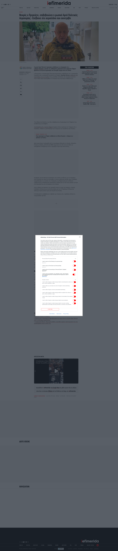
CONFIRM (50, 309)
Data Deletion (52, 313)
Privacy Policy (66, 313)
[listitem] (59, 258)
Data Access (59, 313)
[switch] (74, 261)
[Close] (80, 237)
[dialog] (59, 275)
